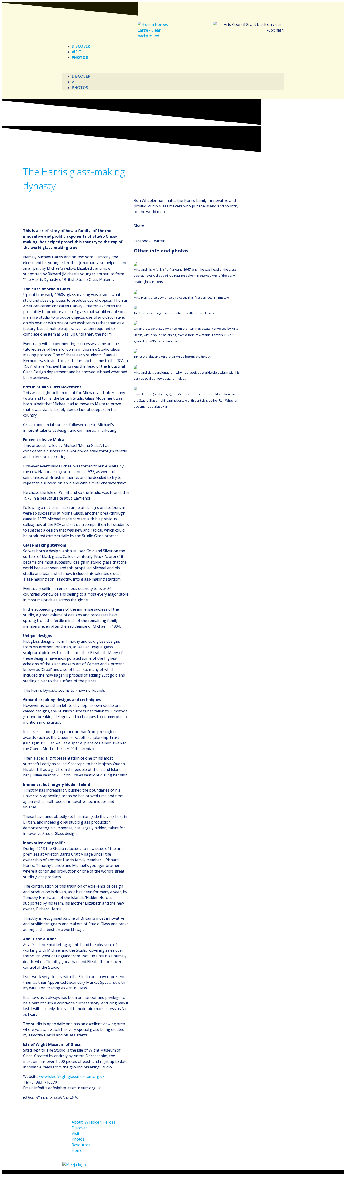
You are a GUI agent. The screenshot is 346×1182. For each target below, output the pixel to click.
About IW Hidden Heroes (94, 1122)
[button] (173, 67)
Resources (81, 1144)
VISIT (76, 51)
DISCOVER (81, 46)
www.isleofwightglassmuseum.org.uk (72, 1076)
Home (77, 1150)
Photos (78, 1139)
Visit (75, 1133)
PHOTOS (80, 57)
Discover (79, 1127)
